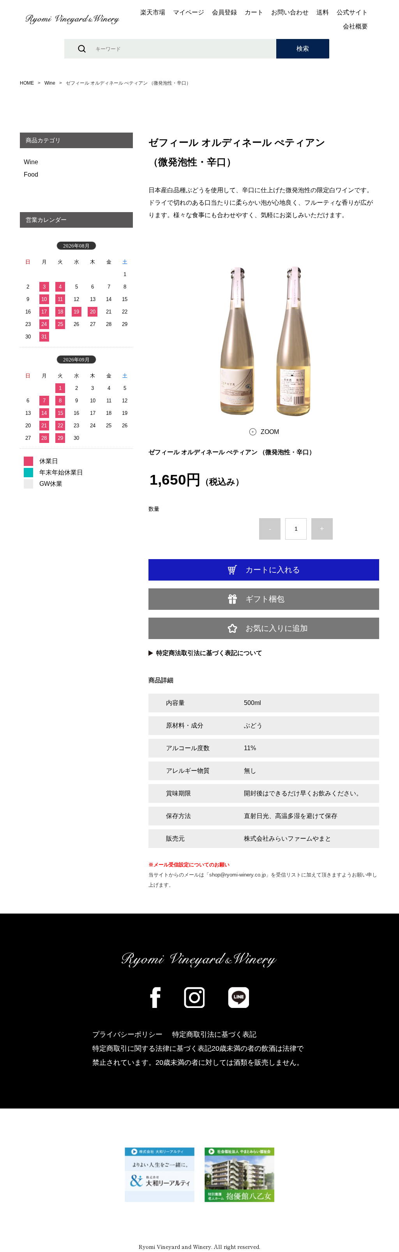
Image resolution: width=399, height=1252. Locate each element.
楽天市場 (152, 12)
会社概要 (355, 26)
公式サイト (352, 12)
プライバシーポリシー (127, 1034)
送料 (322, 12)
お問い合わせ (290, 12)
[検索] (302, 48)
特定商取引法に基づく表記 (214, 1034)
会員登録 (224, 12)
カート (254, 12)
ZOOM (270, 432)
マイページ (188, 12)
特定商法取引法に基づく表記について (209, 653)
